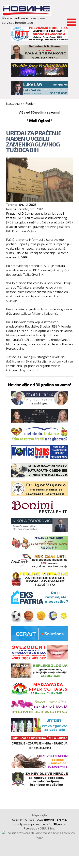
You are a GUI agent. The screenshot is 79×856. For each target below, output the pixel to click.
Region (30, 103)
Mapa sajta (39, 815)
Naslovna (13, 103)
